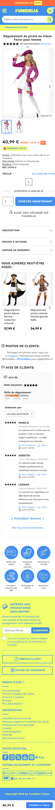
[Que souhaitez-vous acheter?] (4, 10)
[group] (7, 126)
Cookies (7, 728)
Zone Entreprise (11, 731)
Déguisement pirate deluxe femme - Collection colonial (12, 316)
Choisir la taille (39, 805)
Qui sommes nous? (13, 738)
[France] (5, 757)
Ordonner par (13, 407)
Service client (30, 658)
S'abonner (40, 630)
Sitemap (7, 734)
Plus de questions (12, 703)
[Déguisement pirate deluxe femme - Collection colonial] (14, 289)
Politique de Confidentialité (18, 725)
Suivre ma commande (29, 670)
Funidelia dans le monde (16, 718)
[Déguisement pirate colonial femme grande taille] (40, 289)
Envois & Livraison (13, 697)
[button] (50, 86)
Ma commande (11, 690)
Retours (6, 700)
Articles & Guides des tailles (18, 693)
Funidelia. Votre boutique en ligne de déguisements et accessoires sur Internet (26, 10)
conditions (18, 641)
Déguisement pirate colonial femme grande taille (39, 314)
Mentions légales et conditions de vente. (25, 721)
